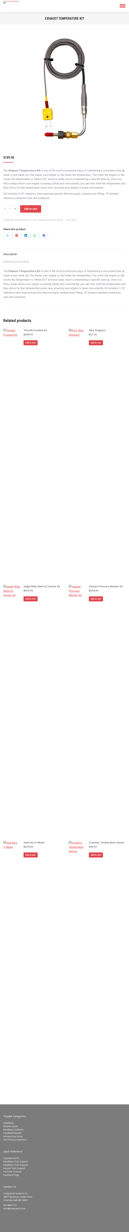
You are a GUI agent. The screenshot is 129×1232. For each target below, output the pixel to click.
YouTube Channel (12, 1171)
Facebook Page (11, 1174)
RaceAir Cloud (10, 1126)
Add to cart (30, 208)
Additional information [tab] (16, 261)
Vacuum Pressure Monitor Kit (106, 586)
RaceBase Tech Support (15, 1161)
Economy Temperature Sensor (106, 842)
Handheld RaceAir (12, 1132)
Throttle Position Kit (35, 330)
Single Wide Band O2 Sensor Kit (42, 586)
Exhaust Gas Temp (13, 1136)
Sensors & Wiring (54, 220)
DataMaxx (8, 1122)
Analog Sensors (23, 220)
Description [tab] (10, 254)
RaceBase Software (13, 1129)
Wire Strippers (97, 330)
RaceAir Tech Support (14, 1168)
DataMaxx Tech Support (15, 1164)
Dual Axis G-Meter (34, 842)
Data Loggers (38, 220)
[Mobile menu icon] (122, 6)
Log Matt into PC (11, 1158)
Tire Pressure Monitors (15, 1139)
